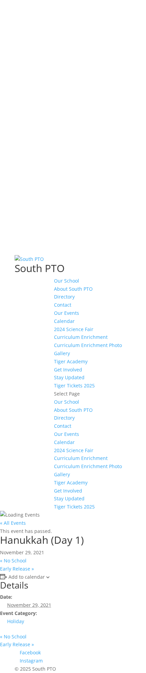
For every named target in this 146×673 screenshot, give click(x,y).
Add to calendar (26, 577)
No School (13, 560)
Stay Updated (69, 377)
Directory (64, 296)
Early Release (17, 568)
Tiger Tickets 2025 (74, 385)
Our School (66, 280)
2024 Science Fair (73, 329)
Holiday (15, 621)
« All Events (13, 523)
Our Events (66, 313)
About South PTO (73, 289)
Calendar (64, 321)
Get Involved (68, 369)
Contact (62, 305)
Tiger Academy (71, 361)
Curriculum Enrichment (81, 337)
